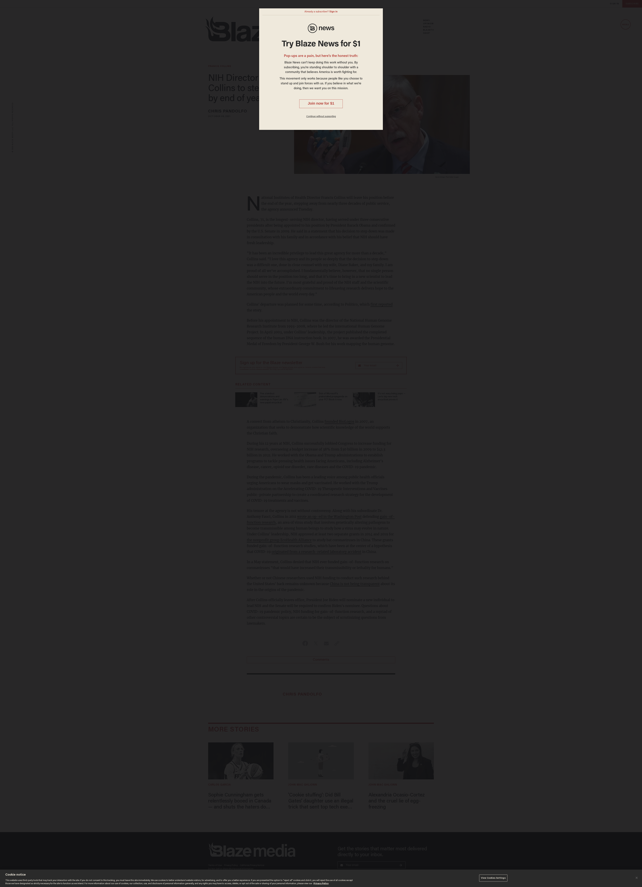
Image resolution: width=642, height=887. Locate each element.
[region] (321, 878)
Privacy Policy (321, 883)
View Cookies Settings (493, 878)
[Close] (636, 877)
